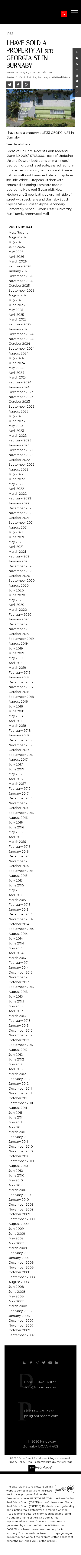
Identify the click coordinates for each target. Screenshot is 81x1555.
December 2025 (21, 276)
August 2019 (18, 643)
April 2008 (16, 1301)
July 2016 (16, 822)
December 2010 (21, 1146)
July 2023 (16, 416)
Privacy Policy (16, 1462)
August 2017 (18, 759)
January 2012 (19, 1083)
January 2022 (19, 503)
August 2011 (18, 1108)
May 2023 (16, 426)
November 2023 (21, 397)
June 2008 (17, 1291)
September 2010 (21, 1161)
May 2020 (16, 600)
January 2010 (19, 1199)
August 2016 (18, 818)
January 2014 (19, 967)
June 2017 (16, 769)
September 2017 (21, 755)
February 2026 (20, 266)
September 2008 (22, 1277)
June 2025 (17, 305)
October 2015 (19, 866)
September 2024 (21, 348)
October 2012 (19, 1040)
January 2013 (19, 1025)
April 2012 (16, 1069)
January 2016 (18, 851)
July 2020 (16, 590)
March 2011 (17, 1132)
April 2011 (16, 1127)
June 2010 (16, 1175)
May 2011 (15, 1122)
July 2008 (16, 1287)
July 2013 (16, 996)
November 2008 (21, 1267)
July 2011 (15, 1113)
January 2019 (19, 677)
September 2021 (21, 522)
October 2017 (19, 750)
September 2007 (22, 1335)
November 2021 (21, 513)
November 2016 (20, 803)
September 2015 (21, 871)
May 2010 (16, 1180)
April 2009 (16, 1243)
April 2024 (16, 373)
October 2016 (19, 808)
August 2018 (18, 701)
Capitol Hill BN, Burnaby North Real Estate (44, 77)
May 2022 (16, 484)
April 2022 (16, 489)
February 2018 (20, 730)
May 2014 (16, 948)
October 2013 (19, 982)
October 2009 (19, 1214)
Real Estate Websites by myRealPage (50, 1462)
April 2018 (16, 721)
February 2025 (20, 324)
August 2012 (18, 1050)
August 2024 (18, 353)
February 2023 (20, 440)
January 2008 (19, 1316)
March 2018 (17, 726)
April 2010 (16, 1185)
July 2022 (16, 474)
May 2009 (16, 1238)
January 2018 (19, 735)
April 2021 (16, 547)
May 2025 (16, 310)
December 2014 (21, 914)
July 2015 (16, 880)
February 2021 (20, 556)
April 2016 (16, 837)
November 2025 (21, 281)
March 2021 (17, 551)
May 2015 (15, 890)
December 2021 (21, 508)
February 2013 (20, 1020)
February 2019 (20, 672)
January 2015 (18, 909)
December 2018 (21, 682)
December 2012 (21, 1030)
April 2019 (16, 663)
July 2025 (16, 300)
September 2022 (21, 464)
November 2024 (21, 339)
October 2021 (19, 518)
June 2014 (16, 943)
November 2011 (20, 1093)
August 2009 (19, 1224)
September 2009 (22, 1219)
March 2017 (17, 784)
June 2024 (17, 363)
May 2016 (15, 832)
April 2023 (16, 431)
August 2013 (18, 992)
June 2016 (16, 827)
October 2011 (18, 1098)
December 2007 (21, 1320)
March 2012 (17, 1074)
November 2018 (21, 687)
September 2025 (21, 290)
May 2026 (16, 252)
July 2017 (16, 764)
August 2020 (19, 585)
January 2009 (19, 1258)
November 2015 (20, 861)
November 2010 (21, 1151)
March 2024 (18, 377)
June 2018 (16, 711)
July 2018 (16, 706)
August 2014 (18, 934)
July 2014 (16, 938)
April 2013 (16, 1011)
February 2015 (19, 904)
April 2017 (16, 779)
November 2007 (21, 1325)
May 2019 (16, 658)
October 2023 (19, 401)
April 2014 (16, 953)
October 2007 (19, 1330)
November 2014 (21, 919)
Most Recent (18, 232)
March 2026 (18, 261)
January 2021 (19, 561)
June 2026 (17, 247)
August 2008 (19, 1282)
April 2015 (16, 895)
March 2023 (18, 435)
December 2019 (21, 624)
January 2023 (19, 445)
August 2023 (18, 411)
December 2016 (20, 798)
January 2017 (19, 793)
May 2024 (16, 368)
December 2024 (21, 334)
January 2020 (19, 619)
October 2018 (19, 692)
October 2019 (19, 634)
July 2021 (16, 532)
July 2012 (16, 1055)
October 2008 (19, 1272)
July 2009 (16, 1229)
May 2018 (16, 716)
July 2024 (16, 358)
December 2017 (21, 740)
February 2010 (20, 1195)
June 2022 (17, 479)
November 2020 (21, 571)
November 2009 (21, 1209)
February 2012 (20, 1079)
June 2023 (17, 421)
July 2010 (16, 1171)
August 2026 (18, 237)
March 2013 (17, 1016)
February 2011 (19, 1137)
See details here (18, 144)
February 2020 (20, 614)
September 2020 (22, 580)
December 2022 (21, 450)
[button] (64, 14)
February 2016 (19, 846)
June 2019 (16, 653)
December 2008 (21, 1262)
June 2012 (16, 1059)
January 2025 (19, 329)
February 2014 (20, 962)
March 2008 (18, 1306)
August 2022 (18, 469)
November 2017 (21, 745)
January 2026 (19, 271)
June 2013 (16, 1001)
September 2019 (21, 639)
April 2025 (16, 315)
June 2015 (16, 885)
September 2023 (21, 406)
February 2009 (20, 1253)
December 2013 (21, 972)
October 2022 (19, 460)
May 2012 (16, 1064)
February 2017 (20, 788)
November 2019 (21, 629)
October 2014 (19, 924)
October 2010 (19, 1156)
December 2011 (20, 1088)
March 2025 (18, 319)
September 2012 (21, 1045)
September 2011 (21, 1103)
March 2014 (17, 958)
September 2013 (21, 987)
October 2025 (19, 285)
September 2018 (21, 697)
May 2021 (16, 542)
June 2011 (16, 1117)
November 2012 (21, 1035)
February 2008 (20, 1311)
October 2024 (19, 343)
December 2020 (21, 566)
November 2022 (21, 455)
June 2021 (16, 537)
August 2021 (18, 527)
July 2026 (16, 242)
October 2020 (19, 576)
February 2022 (20, 498)
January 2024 (19, 387)
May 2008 (16, 1296)
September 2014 (21, 929)
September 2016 (21, 813)
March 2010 (17, 1190)
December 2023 (21, 392)
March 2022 (18, 493)
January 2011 (18, 1141)
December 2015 (20, 856)
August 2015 (18, 876)
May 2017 (16, 774)
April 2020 (16, 605)
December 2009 (21, 1204)
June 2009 (17, 1233)
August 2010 (18, 1166)
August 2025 (18, 295)
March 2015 (17, 900)
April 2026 (16, 257)
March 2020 (18, 609)
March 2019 (17, 668)
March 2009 (18, 1248)
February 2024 (20, 382)
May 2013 (16, 1006)
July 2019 (16, 648)
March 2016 (17, 842)
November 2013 (21, 977)
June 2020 (17, 595)
